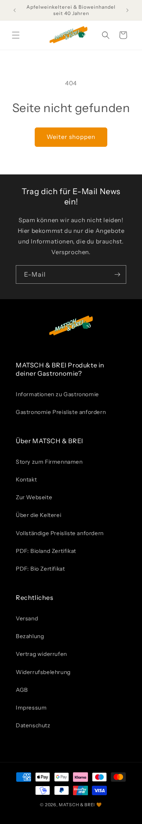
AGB (22, 689)
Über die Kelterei (38, 515)
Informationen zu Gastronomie (57, 394)
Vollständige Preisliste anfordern (60, 533)
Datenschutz (33, 725)
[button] (15, 35)
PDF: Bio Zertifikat (40, 568)
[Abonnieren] (117, 274)
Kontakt (26, 479)
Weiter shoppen (71, 136)
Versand (27, 618)
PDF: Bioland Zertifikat (46, 550)
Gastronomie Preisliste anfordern (61, 412)
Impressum (31, 707)
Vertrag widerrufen (41, 653)
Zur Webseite (34, 497)
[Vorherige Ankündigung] (14, 10)
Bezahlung (30, 636)
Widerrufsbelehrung (43, 672)
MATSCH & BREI (77, 804)
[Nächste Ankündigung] (127, 10)
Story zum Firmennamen (49, 461)
